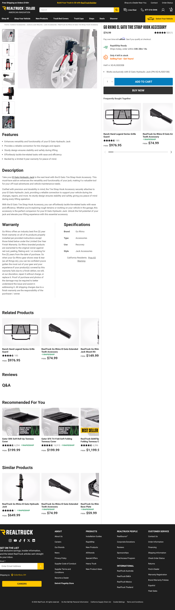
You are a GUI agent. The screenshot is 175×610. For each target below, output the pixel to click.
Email (2, 561)
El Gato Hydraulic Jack (23, 177)
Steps (91, 18)
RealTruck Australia (125, 571)
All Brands (90, 553)
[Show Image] (8, 35)
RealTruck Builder (88, 3)
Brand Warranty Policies (158, 580)
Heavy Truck (91, 564)
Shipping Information (157, 553)
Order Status (167, 3)
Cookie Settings (119, 602)
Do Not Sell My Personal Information (75, 602)
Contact (154, 3)
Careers (58, 542)
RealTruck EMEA (124, 576)
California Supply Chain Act (101, 602)
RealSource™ (122, 536)
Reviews (120, 547)
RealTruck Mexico (124, 582)
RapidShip (90, 542)
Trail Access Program (126, 558)
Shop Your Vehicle (22, 18)
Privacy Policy (60, 558)
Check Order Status (156, 558)
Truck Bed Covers (60, 18)
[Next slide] (171, 152)
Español (151, 585)
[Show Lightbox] (57, 58)
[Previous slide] (105, 152)
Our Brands (59, 547)
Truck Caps (79, 18)
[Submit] (40, 566)
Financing (152, 547)
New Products (42, 18)
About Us (58, 536)
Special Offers (92, 558)
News (57, 553)
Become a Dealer (62, 578)
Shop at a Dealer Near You (135, 3)
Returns (151, 564)
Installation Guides (94, 536)
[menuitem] (5, 18)
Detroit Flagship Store (64, 583)
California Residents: (81, 259)
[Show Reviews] (163, 32)
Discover (114, 18)
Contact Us (153, 536)
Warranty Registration (157, 574)
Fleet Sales (152, 591)
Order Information (156, 542)
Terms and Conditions (135, 602)
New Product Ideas (94, 569)
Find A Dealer (153, 569)
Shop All (5, 18)
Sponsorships (123, 553)
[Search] (116, 9)
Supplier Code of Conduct (65, 564)
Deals (102, 18)
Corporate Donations (126, 542)
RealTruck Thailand (125, 587)
